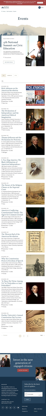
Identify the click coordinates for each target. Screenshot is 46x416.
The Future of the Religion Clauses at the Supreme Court (11, 187)
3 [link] (27, 336)
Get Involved (9, 11)
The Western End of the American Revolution (10, 235)
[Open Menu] (39, 7)
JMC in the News (38, 409)
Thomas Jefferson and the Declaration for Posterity (11, 138)
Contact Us (24, 411)
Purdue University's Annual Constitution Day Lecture (12, 316)
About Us (24, 409)
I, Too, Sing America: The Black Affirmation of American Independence (11, 162)
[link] (42, 335)
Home (4, 11)
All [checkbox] (3, 75)
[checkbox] (9, 75)
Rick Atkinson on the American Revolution (9, 89)
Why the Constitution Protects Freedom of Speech (12, 260)
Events (35, 411)
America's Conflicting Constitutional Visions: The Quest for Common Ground (12, 212)
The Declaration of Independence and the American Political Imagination (10, 114)
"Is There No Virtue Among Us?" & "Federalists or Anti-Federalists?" (12, 283)
